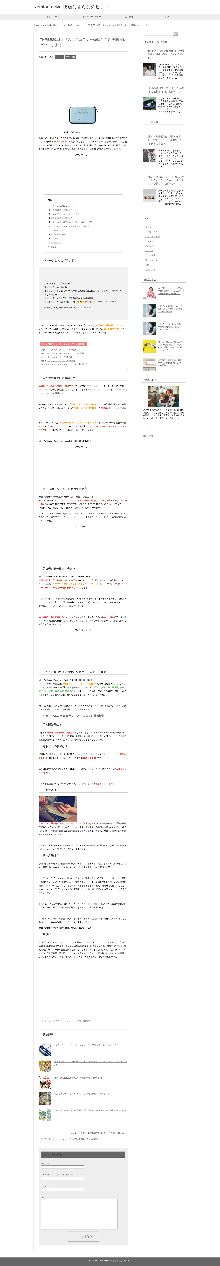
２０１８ (48, 1021)
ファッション (151, 260)
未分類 (148, 227)
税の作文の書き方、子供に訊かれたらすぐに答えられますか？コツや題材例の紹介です (166, 180)
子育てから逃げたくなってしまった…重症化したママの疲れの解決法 (170, 309)
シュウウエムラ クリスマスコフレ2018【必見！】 (64, 364)
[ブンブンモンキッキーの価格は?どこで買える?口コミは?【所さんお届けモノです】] (45, 1066)
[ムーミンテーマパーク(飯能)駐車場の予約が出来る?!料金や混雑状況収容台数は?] (45, 1115)
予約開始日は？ (57, 230)
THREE (86, 1021)
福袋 (147, 265)
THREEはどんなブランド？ (62, 206)
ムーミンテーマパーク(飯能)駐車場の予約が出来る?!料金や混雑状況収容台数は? (90, 1110)
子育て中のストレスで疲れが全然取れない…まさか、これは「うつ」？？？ (170, 327)
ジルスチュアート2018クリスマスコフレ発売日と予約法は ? (81, 1094)
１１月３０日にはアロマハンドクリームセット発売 (71, 222)
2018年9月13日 (84, 307)
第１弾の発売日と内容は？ (61, 210)
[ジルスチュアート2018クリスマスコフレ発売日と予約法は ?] (45, 1098)
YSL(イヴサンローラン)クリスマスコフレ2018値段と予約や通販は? (85, 1045)
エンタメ (149, 241)
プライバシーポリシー (91, 17)
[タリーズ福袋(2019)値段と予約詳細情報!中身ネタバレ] (45, 1082)
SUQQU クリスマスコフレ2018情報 (58, 361)
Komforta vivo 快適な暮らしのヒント (72, 6)
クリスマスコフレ (69, 1021)
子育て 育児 (151, 232)
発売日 (56, 1021)
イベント (59, 57)
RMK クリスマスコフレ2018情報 (56, 357)
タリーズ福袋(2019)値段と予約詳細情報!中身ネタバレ (78, 1078)
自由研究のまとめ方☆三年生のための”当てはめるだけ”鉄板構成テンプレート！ (171, 291)
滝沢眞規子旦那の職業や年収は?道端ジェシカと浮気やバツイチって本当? (165, 140)
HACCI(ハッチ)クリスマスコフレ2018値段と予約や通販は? (97, 1133)
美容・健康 (70, 57)
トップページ (53, 17)
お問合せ (129, 17)
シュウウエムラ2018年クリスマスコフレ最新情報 (71, 226)
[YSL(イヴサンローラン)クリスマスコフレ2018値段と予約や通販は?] (45, 1050)
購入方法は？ (56, 243)
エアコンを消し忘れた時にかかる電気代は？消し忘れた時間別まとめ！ (170, 362)
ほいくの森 (148, 436)
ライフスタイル (152, 236)
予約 (80, 1021)
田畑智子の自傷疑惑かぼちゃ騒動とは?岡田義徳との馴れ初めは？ (166, 54)
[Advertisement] (83, 81)
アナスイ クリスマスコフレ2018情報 (58, 350)
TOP (55, 25)
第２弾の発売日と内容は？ (61, 218)
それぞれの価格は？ (59, 234)
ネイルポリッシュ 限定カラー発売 (65, 214)
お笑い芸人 (150, 269)
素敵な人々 (150, 246)
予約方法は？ (56, 238)
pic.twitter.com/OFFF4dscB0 (103, 302)
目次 (167, 17)
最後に (53, 247)
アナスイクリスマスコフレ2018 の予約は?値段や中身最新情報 (71, 1139)
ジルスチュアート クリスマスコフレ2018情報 (62, 353)
